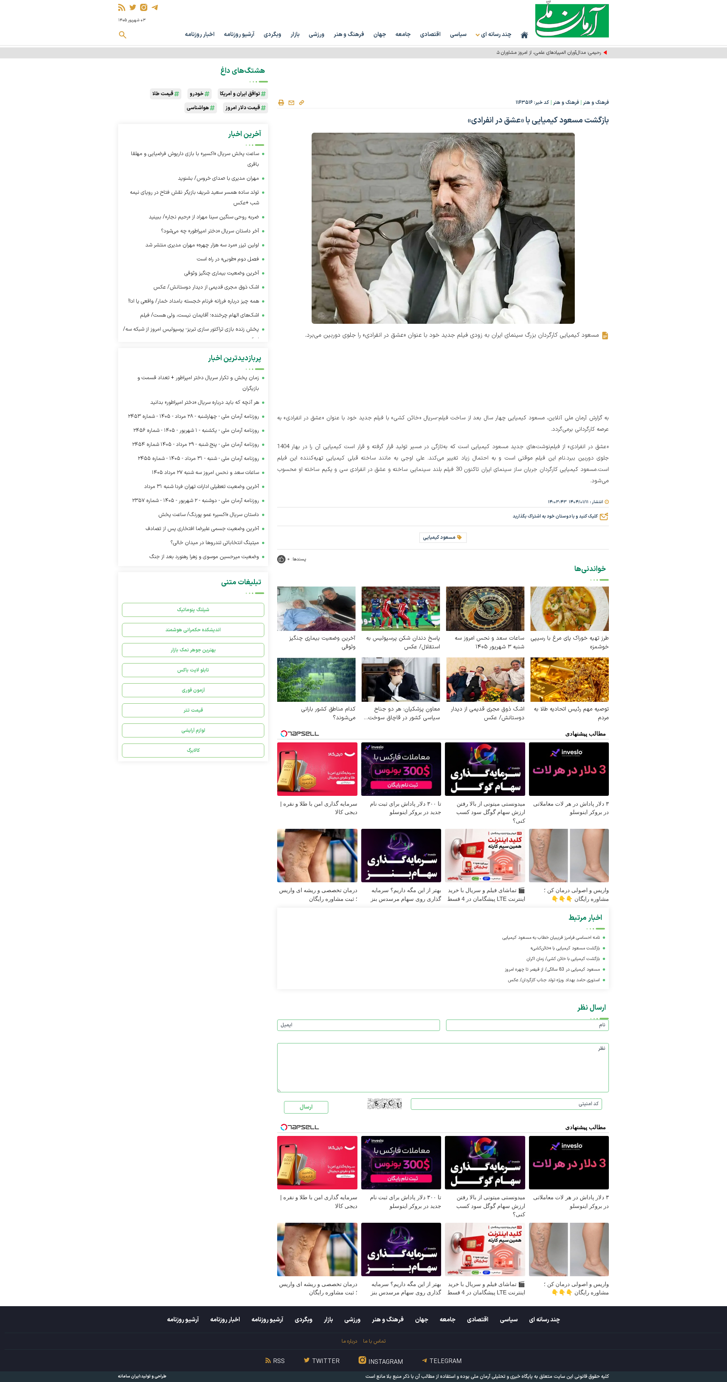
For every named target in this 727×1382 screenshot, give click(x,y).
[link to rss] (121, 7)
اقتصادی (430, 34)
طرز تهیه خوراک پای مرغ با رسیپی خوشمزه (569, 642)
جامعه (403, 34)
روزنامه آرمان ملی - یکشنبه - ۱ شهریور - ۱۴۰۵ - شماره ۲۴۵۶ (196, 431)
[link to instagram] (143, 7)
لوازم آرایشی (193, 730)
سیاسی (458, 34)
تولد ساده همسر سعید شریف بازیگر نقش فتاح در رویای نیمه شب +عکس (194, 197)
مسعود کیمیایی (439, 537)
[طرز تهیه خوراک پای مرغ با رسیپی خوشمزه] (569, 608)
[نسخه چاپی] (281, 103)
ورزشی (316, 34)
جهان (379, 34)
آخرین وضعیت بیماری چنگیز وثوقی (322, 642)
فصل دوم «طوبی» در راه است (228, 259)
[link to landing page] (572, 19)
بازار (295, 34)
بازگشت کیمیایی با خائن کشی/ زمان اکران (563, 958)
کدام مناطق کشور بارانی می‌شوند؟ (328, 713)
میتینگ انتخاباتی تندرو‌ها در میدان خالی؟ (214, 543)
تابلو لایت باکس (193, 670)
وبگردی (272, 34)
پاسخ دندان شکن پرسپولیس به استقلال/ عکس (403, 642)
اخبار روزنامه (200, 34)
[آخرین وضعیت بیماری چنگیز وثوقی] (316, 608)
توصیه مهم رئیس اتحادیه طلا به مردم (571, 713)
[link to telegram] (154, 7)
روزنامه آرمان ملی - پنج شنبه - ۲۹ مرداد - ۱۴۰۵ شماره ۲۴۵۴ (195, 445)
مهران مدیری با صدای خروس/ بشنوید (218, 178)
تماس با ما (374, 1341)
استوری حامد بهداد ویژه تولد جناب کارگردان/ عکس (554, 980)
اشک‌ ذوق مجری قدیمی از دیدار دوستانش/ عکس (487, 713)
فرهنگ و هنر (349, 34)
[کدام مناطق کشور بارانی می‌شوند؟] (316, 679)
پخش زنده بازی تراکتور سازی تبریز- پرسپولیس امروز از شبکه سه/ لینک (191, 334)
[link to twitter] (132, 7)
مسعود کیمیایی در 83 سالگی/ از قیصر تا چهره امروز (552, 969)
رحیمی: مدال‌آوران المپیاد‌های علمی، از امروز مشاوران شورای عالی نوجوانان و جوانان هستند (514, 52)
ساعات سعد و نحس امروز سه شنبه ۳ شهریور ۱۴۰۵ (489, 642)
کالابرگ (193, 750)
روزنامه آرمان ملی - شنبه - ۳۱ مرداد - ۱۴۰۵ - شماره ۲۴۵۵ (198, 459)
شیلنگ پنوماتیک (193, 609)
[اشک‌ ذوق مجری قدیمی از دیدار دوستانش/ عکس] (485, 679)
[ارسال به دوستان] (291, 103)
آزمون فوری (193, 690)
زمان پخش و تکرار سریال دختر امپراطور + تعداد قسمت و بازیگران (198, 383)
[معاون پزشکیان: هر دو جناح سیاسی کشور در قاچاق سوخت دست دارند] (401, 679)
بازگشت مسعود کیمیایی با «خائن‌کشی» (565, 948)
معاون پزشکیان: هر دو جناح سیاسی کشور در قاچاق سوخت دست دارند (404, 713)
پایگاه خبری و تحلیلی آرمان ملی (502, 1376)
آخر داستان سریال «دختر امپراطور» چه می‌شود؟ (210, 231)
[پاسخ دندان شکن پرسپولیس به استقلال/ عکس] (401, 608)
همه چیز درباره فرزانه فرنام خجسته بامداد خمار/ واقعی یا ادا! (193, 301)
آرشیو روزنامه (239, 34)
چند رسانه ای (544, 1319)
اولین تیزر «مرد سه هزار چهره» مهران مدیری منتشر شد (202, 245)
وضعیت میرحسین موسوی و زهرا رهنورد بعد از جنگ (204, 557)
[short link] (301, 102)
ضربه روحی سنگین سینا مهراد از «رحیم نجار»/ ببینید (204, 217)
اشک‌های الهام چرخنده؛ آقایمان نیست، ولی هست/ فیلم (199, 315)
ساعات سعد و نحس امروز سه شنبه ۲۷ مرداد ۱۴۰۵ (205, 473)
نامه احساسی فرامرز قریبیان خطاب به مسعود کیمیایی (551, 937)
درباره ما (349, 1341)
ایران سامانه (129, 1376)
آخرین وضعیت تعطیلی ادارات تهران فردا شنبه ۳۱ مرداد (201, 487)
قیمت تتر (193, 710)
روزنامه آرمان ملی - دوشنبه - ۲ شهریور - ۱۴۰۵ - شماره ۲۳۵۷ (195, 501)
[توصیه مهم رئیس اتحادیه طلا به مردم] (569, 679)
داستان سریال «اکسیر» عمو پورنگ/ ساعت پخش (208, 515)
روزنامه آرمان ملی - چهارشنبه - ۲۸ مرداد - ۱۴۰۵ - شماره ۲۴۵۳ (193, 416)
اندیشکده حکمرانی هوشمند (193, 630)
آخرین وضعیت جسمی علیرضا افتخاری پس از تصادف (202, 529)
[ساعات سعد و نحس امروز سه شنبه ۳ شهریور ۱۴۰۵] (485, 608)
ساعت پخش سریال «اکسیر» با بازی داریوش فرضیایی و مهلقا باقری (195, 159)
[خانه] (524, 35)
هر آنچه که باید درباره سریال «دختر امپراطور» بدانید (204, 402)
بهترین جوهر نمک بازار (193, 650)
